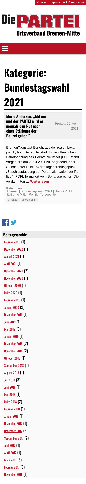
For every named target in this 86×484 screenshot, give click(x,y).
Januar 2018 (11, 416)
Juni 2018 (10, 387)
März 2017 (10, 460)
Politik (33, 194)
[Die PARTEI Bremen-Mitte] (43, 25)
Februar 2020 (12, 300)
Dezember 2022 (13, 249)
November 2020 (13, 278)
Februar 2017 (11, 467)
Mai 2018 (9, 394)
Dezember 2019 (13, 314)
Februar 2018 (12, 409)
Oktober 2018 (12, 358)
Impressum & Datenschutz (68, 2)
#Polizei (13, 199)
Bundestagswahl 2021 (36, 191)
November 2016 (13, 474)
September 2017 (13, 438)
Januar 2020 (11, 307)
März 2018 (10, 401)
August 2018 (11, 372)
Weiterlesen (41, 181)
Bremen (12, 191)
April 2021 (10, 263)
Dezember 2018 (13, 343)
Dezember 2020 (13, 271)
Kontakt (42, 2)
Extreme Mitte (17, 194)
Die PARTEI (63, 191)
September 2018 (14, 365)
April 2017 (10, 452)
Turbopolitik (48, 194)
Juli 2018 (9, 380)
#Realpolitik (29, 199)
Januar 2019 (11, 336)
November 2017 (13, 430)
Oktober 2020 (12, 285)
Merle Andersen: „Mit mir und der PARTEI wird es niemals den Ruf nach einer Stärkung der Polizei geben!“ (26, 126)
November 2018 (13, 351)
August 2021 (11, 256)
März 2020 (10, 292)
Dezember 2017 (13, 423)
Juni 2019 (10, 322)
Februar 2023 (12, 242)
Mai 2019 (9, 329)
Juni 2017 (9, 445)
